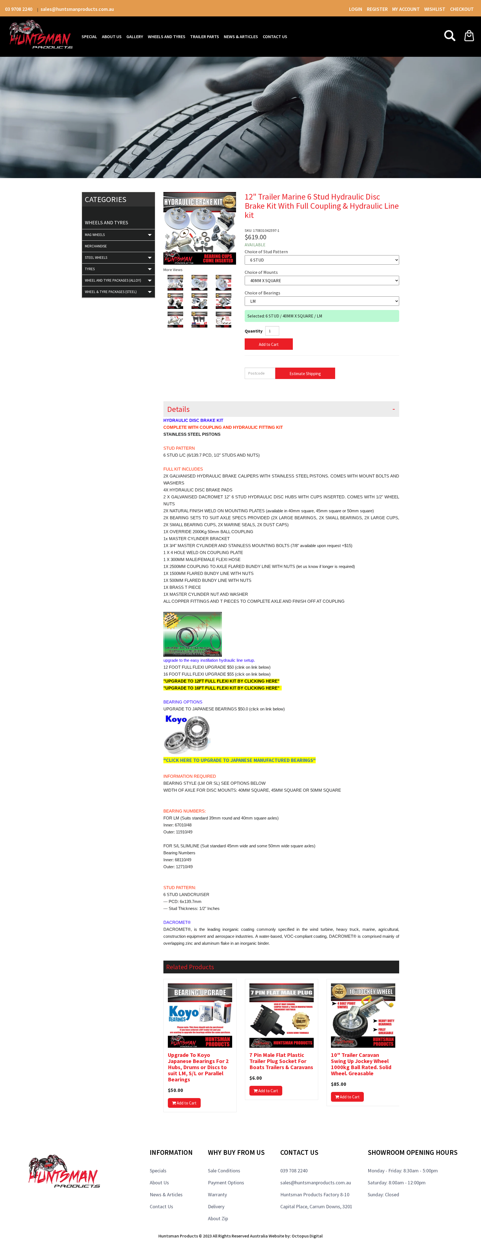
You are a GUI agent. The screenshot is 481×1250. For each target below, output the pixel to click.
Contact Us (161, 1206)
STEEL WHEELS (96, 257)
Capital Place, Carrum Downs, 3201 (316, 1206)
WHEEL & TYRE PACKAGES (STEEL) (111, 291)
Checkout (462, 9)
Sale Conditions (224, 1170)
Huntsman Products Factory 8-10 (314, 1194)
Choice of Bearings (262, 293)
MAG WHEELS (95, 234)
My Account (406, 9)
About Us (159, 1182)
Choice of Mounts (261, 272)
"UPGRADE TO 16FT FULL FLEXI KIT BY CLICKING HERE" (222, 688)
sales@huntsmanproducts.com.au (77, 9)
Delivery (216, 1206)
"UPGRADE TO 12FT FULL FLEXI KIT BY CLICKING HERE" (221, 681)
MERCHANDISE (96, 246)
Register (377, 9)
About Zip (218, 1218)
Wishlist (435, 9)
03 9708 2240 (19, 9)
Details (178, 409)
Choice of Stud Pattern (266, 251)
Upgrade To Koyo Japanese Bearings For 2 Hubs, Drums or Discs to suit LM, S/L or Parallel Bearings (198, 1067)
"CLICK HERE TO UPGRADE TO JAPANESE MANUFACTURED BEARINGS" (239, 760)
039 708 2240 (294, 1170)
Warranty (217, 1194)
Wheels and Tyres (106, 222)
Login (355, 9)
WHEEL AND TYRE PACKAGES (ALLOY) (113, 280)
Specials (158, 1170)
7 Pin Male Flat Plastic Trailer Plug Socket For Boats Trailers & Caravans (281, 1061)
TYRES (90, 269)
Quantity (253, 331)
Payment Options (226, 1182)
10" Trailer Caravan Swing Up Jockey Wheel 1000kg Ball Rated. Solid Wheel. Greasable (361, 1064)
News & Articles (166, 1194)
